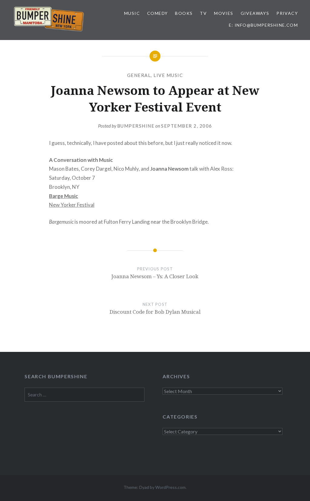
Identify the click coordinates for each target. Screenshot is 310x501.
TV (203, 13)
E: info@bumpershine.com (263, 25)
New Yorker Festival (71, 205)
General (139, 75)
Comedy (157, 13)
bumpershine (136, 126)
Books (184, 13)
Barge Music (63, 196)
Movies (223, 13)
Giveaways (255, 13)
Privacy (287, 13)
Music (132, 13)
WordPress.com (170, 487)
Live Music (168, 75)
